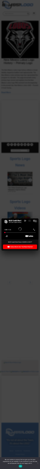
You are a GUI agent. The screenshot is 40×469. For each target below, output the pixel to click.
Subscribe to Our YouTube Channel (21, 247)
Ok (20, 466)
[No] (38, 463)
